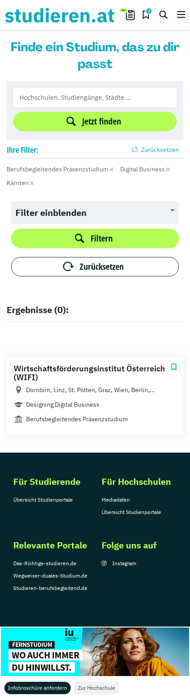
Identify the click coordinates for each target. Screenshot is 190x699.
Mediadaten (116, 499)
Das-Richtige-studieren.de (44, 563)
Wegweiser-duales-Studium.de (50, 575)
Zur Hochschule (96, 687)
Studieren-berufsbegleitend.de (50, 588)
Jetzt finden (101, 121)
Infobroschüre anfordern (37, 687)
